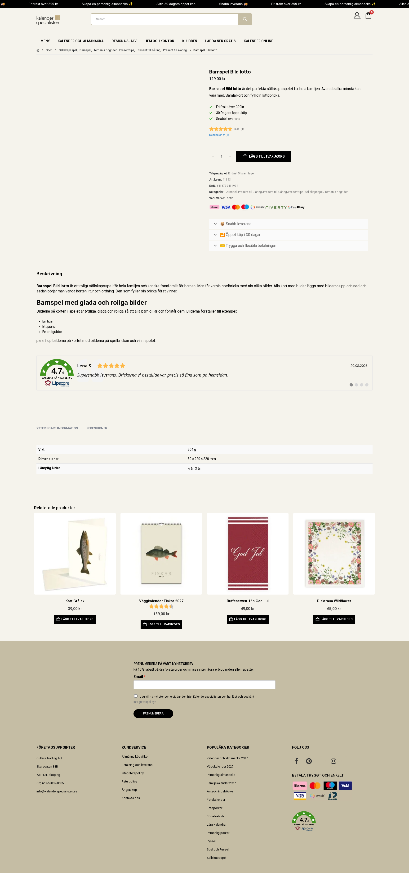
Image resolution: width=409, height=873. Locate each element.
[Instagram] (333, 760)
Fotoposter (214, 808)
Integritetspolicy (133, 773)
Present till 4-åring (275, 192)
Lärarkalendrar (217, 824)
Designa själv (124, 41)
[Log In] (357, 19)
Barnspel (231, 192)
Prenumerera (153, 713)
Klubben (189, 41)
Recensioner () (219, 134)
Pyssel (211, 841)
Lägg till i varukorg (267, 156)
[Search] (244, 19)
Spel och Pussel (218, 849)
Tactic (229, 198)
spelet (149, 340)
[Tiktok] (345, 760)
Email (139, 676)
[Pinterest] (308, 760)
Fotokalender (216, 799)
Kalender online (258, 41)
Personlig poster (218, 833)
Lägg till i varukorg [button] (77, 619)
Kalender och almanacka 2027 (227, 758)
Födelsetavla (215, 816)
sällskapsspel (100, 286)
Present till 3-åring (250, 192)
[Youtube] (321, 760)
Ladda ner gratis (220, 41)
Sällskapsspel (314, 192)
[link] (204, 373)
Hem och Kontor (159, 41)
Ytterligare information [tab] (57, 428)
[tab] (96, 428)
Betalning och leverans (137, 765)
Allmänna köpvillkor (135, 756)
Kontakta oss (131, 798)
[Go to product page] (75, 554)
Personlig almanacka (221, 775)
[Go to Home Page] (37, 50)
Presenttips (295, 192)
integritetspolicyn (144, 702)
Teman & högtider (336, 192)
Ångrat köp (129, 789)
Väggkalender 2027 (220, 766)
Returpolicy (129, 781)
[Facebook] (296, 760)
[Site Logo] (48, 20)
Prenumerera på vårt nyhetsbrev (163, 664)
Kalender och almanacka (80, 41)
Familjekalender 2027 (221, 783)
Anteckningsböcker (220, 791)
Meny (45, 41)
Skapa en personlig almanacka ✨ (107, 4)
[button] (332, 821)
